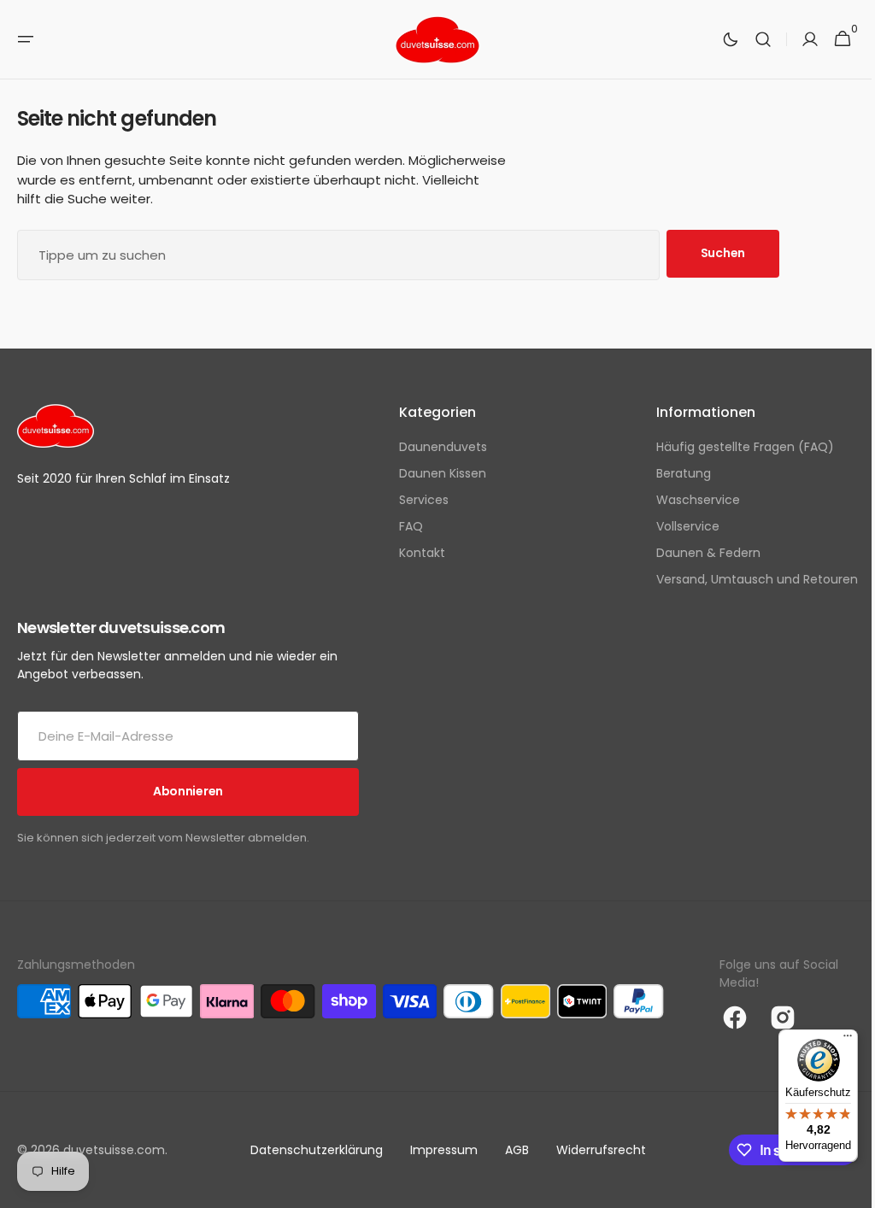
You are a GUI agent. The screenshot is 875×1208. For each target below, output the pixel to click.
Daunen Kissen (436, 473)
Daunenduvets (437, 446)
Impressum (437, 1149)
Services (418, 499)
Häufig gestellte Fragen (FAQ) (732, 446)
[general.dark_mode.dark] (718, 39)
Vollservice (675, 526)
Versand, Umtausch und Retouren (744, 579)
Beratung (670, 473)
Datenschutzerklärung (310, 1149)
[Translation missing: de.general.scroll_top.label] (841, 1187)
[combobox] (338, 255)
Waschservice (685, 499)
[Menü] (835, 1039)
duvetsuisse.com (114, 1149)
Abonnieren (188, 791)
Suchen (723, 252)
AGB (510, 1149)
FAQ (405, 526)
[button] (25, 39)
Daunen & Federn (695, 552)
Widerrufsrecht (594, 1149)
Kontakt (416, 552)
